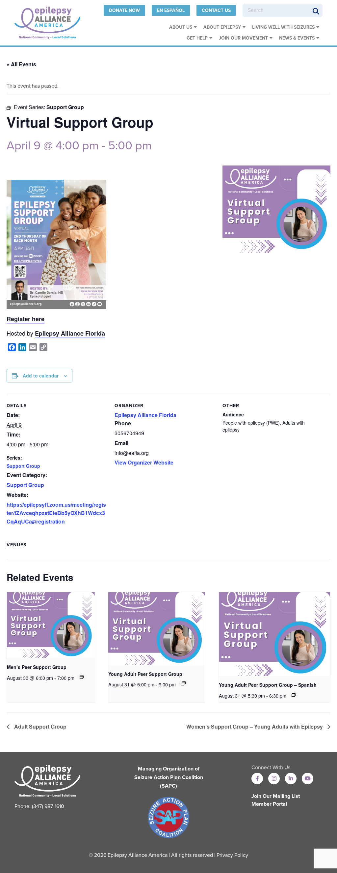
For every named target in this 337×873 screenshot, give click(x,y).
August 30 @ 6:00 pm (30, 678)
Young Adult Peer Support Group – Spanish (268, 684)
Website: (17, 494)
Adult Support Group (39, 726)
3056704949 (129, 433)
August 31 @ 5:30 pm (242, 696)
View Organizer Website (144, 462)
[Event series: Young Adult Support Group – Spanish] (294, 695)
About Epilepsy (222, 27)
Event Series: (30, 107)
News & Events (297, 38)
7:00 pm (65, 678)
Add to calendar (41, 375)
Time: (13, 434)
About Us (180, 27)
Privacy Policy (232, 855)
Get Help (197, 38)
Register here (25, 319)
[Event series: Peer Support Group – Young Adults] (183, 683)
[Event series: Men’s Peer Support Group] (82, 677)
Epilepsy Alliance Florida (70, 333)
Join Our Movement (243, 38)
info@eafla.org (132, 453)
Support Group (65, 107)
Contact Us (216, 10)
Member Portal (269, 804)
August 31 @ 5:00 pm (131, 684)
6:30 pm (277, 696)
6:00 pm (167, 684)
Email (121, 443)
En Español (171, 10)
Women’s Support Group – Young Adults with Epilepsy (255, 726)
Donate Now (124, 10)
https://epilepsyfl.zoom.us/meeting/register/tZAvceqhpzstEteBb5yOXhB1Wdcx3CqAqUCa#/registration (56, 513)
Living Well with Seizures (283, 27)
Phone (123, 423)
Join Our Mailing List (275, 796)
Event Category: (27, 475)
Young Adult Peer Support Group (145, 674)
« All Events (21, 64)
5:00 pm (130, 145)
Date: (13, 415)
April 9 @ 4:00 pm (53, 145)
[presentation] (51, 625)
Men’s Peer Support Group (36, 667)
